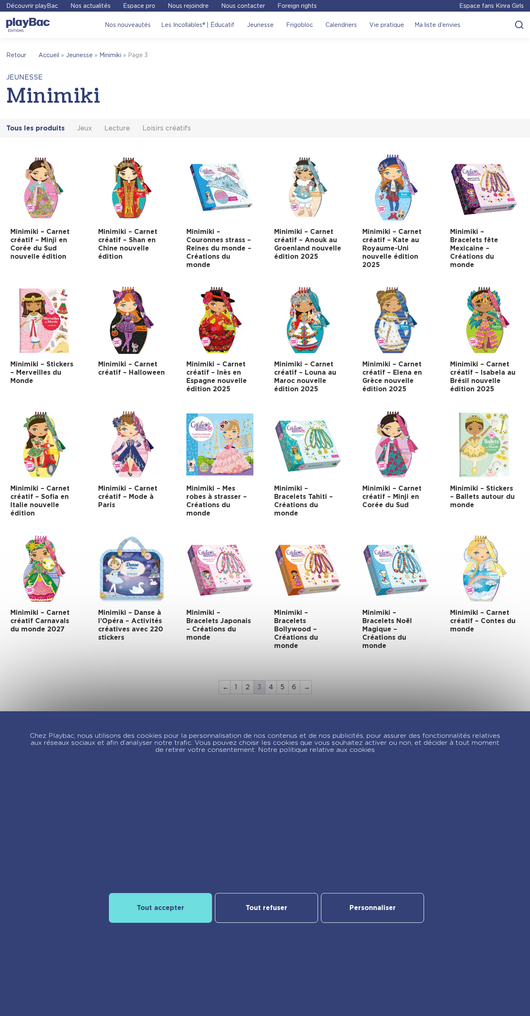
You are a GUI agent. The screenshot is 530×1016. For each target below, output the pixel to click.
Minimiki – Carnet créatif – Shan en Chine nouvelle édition (127, 244)
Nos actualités (90, 5)
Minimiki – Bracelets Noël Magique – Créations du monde (387, 629)
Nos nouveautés (128, 25)
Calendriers (341, 25)
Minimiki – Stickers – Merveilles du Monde (41, 372)
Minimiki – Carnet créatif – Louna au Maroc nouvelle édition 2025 (305, 376)
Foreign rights (297, 5)
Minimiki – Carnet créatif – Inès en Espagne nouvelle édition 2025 (216, 376)
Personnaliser (372, 908)
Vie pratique (386, 25)
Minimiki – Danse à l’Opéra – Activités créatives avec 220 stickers (130, 625)
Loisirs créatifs (166, 128)
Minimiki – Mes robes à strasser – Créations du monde (216, 500)
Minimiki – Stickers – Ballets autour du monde (482, 496)
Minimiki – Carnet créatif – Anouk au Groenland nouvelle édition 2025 (307, 244)
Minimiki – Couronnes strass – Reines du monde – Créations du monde (218, 248)
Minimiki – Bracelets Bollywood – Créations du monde (296, 629)
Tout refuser (266, 908)
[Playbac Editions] (28, 25)
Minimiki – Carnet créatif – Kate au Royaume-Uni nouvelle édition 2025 (392, 248)
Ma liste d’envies (437, 25)
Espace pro (139, 5)
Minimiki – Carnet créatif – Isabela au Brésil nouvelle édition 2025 (483, 376)
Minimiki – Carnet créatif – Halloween (131, 368)
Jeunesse (260, 25)
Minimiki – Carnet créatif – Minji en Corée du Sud (392, 496)
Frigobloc (299, 25)
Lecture (117, 128)
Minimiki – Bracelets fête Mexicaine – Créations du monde (474, 248)
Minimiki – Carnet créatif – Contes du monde (483, 621)
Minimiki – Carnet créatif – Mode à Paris (127, 496)
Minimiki (110, 55)
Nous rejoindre (188, 5)
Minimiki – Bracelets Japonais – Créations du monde (218, 625)
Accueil (49, 55)
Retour (16, 55)
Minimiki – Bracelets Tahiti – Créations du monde (303, 500)
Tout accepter (160, 908)
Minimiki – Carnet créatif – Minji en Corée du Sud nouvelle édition (40, 244)
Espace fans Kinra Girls (491, 5)
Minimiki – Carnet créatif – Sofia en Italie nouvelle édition (40, 500)
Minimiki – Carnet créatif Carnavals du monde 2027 (40, 621)
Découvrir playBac (32, 5)
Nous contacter (243, 5)
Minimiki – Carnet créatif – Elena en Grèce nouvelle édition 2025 (392, 376)
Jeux (84, 128)
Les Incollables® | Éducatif (197, 25)
